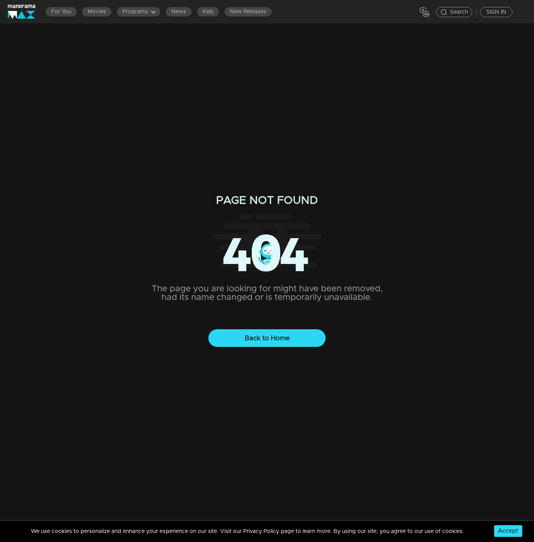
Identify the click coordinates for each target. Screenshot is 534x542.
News (178, 11)
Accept (508, 531)
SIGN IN (496, 12)
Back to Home (267, 338)
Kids (207, 11)
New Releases (248, 11)
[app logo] (25, 11)
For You (61, 11)
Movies (97, 11)
